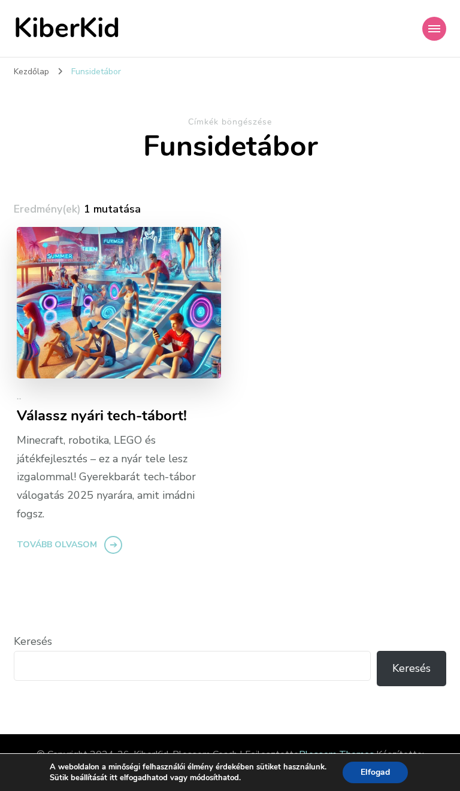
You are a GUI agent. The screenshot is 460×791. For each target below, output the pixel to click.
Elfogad (375, 772)
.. (19, 397)
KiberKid (67, 28)
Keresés (33, 641)
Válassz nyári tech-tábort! (102, 416)
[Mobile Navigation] (434, 29)
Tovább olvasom (57, 544)
